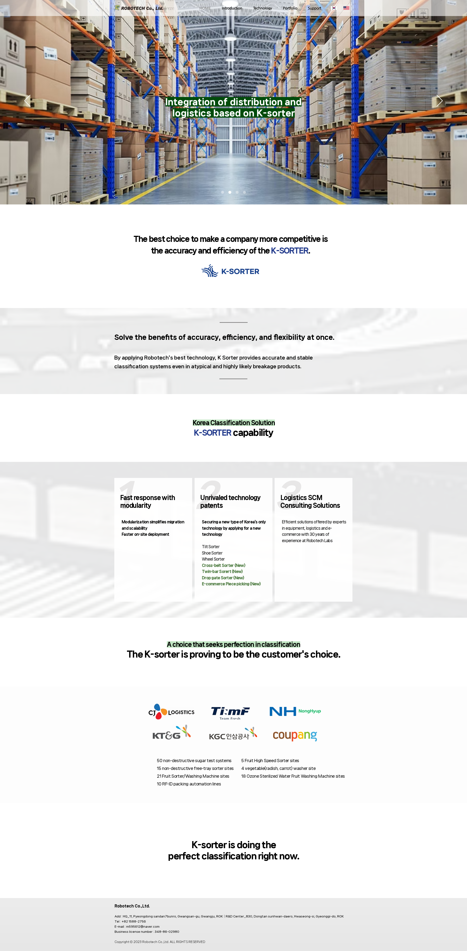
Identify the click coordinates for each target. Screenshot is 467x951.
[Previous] (27, 101)
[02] (229, 192)
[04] (244, 192)
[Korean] (334, 8)
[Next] (440, 101)
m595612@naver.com (143, 926)
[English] (346, 8)
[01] (222, 192)
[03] (237, 192)
